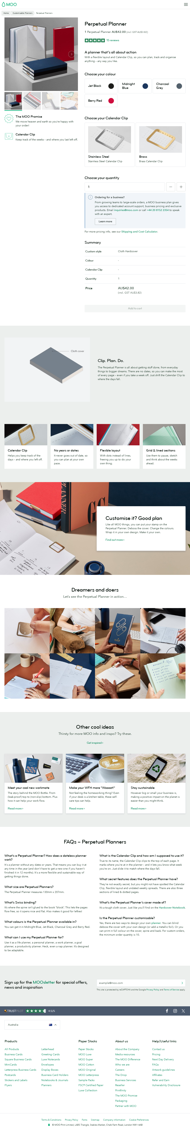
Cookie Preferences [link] (139, 1119)
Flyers (8, 1085)
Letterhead (47, 1049)
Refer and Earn (160, 1080)
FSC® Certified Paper (90, 1085)
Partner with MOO (125, 1106)
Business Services (125, 1080)
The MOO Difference (127, 1059)
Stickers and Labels (16, 1080)
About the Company (127, 1049)
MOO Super (85, 1059)
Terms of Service (171, 989)
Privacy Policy (152, 989)
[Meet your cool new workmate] (33, 768)
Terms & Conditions (51, 1119)
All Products (12, 1049)
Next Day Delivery (163, 1059)
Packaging (121, 1100)
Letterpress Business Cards (20, 1069)
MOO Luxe (84, 1054)
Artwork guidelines (163, 1069)
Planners (46, 1085)
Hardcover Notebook (172, 907)
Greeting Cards (50, 1054)
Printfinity (120, 1090)
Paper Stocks (86, 1049)
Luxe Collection (87, 1090)
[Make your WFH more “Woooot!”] (95, 768)
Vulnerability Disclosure (166, 1085)
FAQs (155, 1064)
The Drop (121, 1075)
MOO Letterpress (88, 1075)
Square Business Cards (18, 1059)
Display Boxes (49, 1069)
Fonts (84, 1119)
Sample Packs (86, 1080)
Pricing (156, 1054)
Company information (114, 1119)
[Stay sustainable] (156, 768)
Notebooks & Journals (54, 1080)
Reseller (120, 1085)
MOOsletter (44, 982)
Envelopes (47, 1064)
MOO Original (87, 1069)
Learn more (105, 221)
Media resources (125, 1054)
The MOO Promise (126, 1095)
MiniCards (11, 1064)
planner (156, 923)
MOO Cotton (86, 1064)
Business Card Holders (54, 1075)
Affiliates (157, 1075)
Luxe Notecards (50, 1059)
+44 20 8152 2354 (158, 210)
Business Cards (13, 1054)
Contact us (158, 1049)
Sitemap (95, 1119)
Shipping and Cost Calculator (139, 231)
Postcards (10, 1075)
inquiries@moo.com (126, 210)
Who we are (122, 1064)
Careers (119, 1069)
